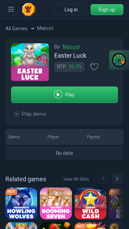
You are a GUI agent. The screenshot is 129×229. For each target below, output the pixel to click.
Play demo (34, 114)
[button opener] (11, 9)
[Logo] (31, 9)
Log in (71, 9)
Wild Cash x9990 (91, 203)
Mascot (71, 46)
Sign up (106, 9)
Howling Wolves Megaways (22, 203)
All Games (17, 28)
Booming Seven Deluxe (57, 203)
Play (70, 95)
